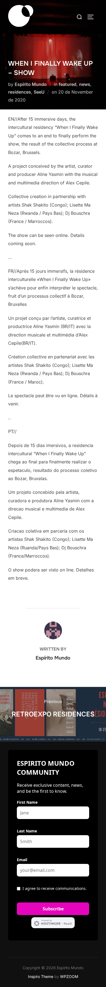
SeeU (39, 92)
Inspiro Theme (40, 976)
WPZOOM (69, 976)
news (84, 84)
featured (67, 84)
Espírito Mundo (31, 84)
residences (19, 92)
